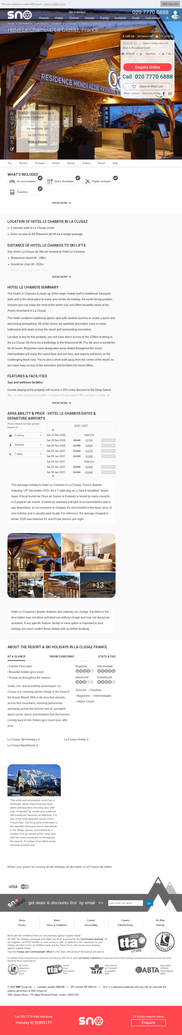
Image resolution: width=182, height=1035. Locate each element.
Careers (126, 920)
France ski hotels (101, 866)
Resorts (44, 18)
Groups (89, 18)
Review (23, 163)
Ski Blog (160, 920)
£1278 (89, 450)
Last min (153, 18)
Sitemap (160, 925)
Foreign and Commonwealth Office (34, 951)
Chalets (74, 18)
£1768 (89, 440)
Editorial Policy (125, 925)
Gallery (86, 163)
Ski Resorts (42, 23)
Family (104, 18)
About (57, 920)
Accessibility (91, 925)
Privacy (22, 925)
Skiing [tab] (33, 792)
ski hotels (76, 866)
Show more (60, 276)
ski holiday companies (89, 958)
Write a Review (37, 141)
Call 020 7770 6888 (147, 76)
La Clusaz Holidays (22, 739)
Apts (21, 745)
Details (56, 163)
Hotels (59, 18)
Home (10, 23)
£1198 (89, 456)
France (57, 23)
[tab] (16, 656)
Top (10, 163)
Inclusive (120, 18)
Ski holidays (76, 12)
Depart (71, 163)
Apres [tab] (51, 792)
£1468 (89, 472)
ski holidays (57, 866)
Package (40, 163)
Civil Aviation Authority (91, 939)
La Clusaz (71, 23)
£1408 (89, 466)
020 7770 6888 (29, 1016)
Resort (101, 163)
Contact (91, 920)
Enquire (148, 1022)
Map (115, 163)
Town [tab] (16, 792)
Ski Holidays (25, 23)
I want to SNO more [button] (54, 4)
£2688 (89, 445)
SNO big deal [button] (170, 3)
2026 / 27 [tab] (81, 425)
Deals (136, 18)
